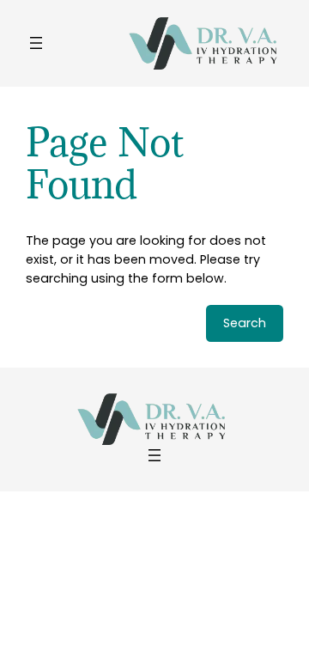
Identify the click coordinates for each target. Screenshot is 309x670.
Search (244, 323)
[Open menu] (36, 43)
